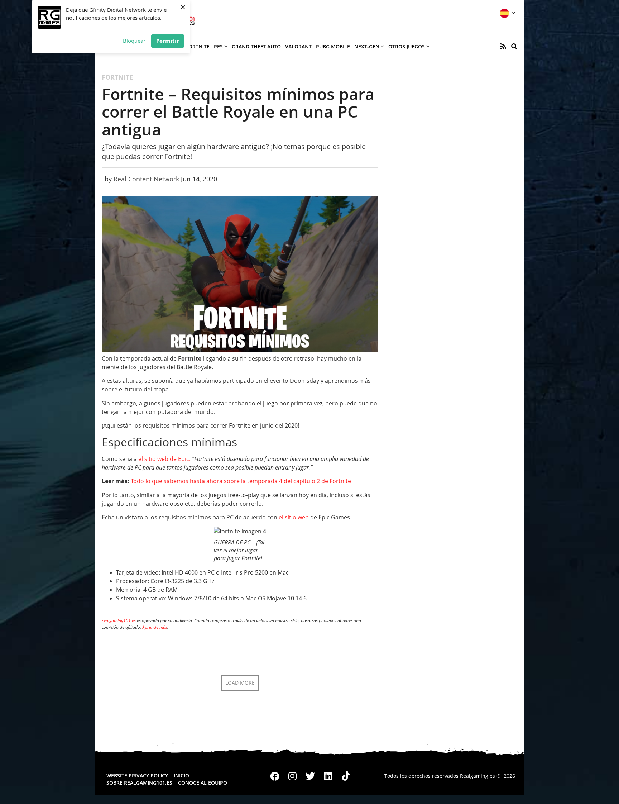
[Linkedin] (328, 776)
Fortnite (198, 46)
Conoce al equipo (202, 782)
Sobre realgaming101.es (139, 782)
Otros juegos (406, 46)
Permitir (167, 40)
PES (218, 46)
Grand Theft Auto (256, 46)
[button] (514, 46)
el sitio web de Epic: (164, 459)
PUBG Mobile (333, 46)
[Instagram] (292, 776)
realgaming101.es (119, 621)
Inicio (181, 775)
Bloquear (134, 40)
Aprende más (154, 627)
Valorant (298, 46)
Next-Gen (366, 46)
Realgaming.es (477, 775)
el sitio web (294, 517)
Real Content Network (146, 179)
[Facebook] (275, 776)
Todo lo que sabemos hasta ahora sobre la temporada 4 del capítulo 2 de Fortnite (241, 481)
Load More (240, 682)
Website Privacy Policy (137, 775)
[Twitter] (310, 776)
